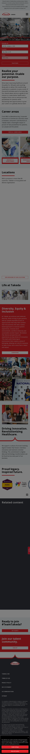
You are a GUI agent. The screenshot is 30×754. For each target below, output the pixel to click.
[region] (15, 745)
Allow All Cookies (15, 751)
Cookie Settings (15, 747)
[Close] (28, 737)
